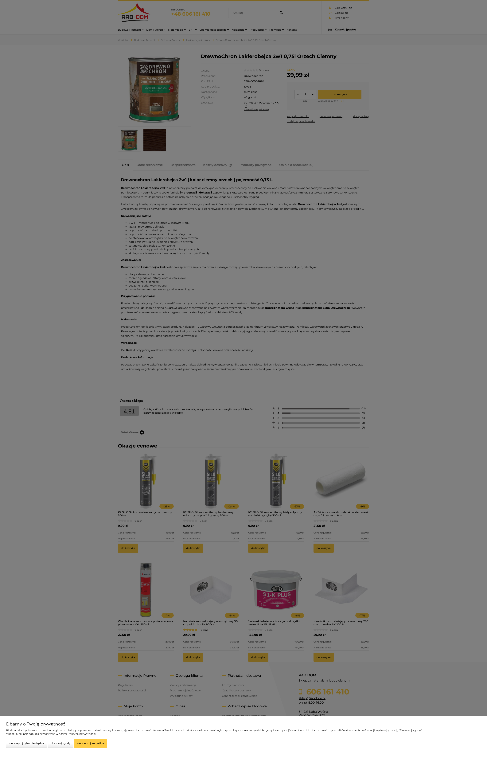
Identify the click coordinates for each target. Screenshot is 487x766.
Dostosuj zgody (60, 743)
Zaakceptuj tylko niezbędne (26, 743)
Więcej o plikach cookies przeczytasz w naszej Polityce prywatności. (51, 734)
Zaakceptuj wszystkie (90, 743)
